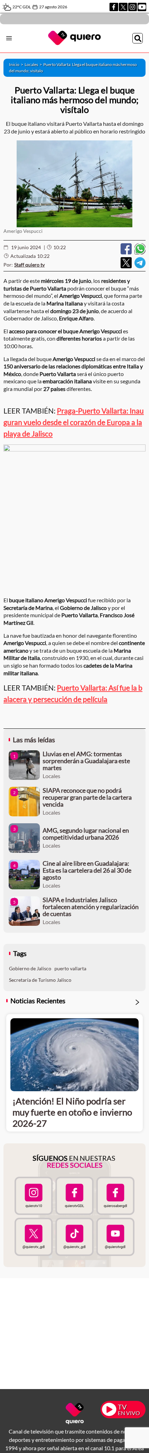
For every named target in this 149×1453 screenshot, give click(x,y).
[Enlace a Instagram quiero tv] (34, 1196)
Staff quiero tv (29, 265)
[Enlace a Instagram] (132, 7)
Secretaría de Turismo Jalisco (40, 980)
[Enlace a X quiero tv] (34, 1237)
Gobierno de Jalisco (30, 968)
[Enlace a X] (123, 7)
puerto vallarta (70, 968)
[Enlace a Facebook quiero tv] (74, 1196)
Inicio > (17, 64)
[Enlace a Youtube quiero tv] (115, 1237)
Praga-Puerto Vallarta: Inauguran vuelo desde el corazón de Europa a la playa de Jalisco (73, 422)
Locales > (34, 64)
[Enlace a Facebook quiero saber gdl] (115, 1196)
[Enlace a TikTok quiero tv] (74, 1237)
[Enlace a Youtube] (142, 7)
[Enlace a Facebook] (113, 7)
